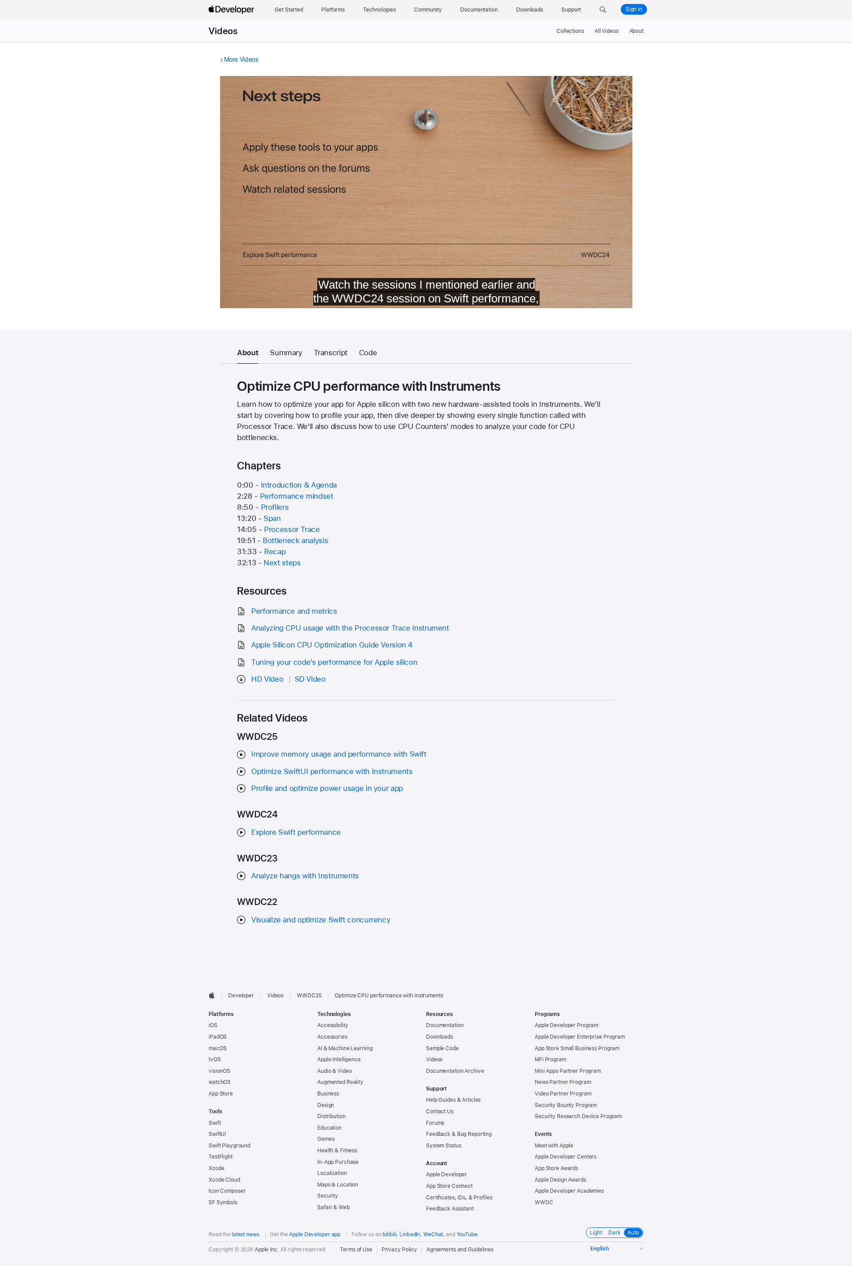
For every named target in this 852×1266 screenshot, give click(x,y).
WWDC (544, 1202)
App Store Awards (556, 1168)
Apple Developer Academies (569, 1191)
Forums (435, 1123)
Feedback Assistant (450, 1209)
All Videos (607, 31)
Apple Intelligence (339, 1059)
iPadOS (218, 1037)
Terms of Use (356, 1249)
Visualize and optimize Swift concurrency (320, 919)
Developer (241, 995)
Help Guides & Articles (453, 1100)
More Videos (241, 59)
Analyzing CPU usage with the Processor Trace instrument (350, 627)
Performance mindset (296, 496)
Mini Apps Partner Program (568, 1071)
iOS (213, 1025)
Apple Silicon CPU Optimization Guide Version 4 (332, 644)
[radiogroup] (614, 1232)
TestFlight (221, 1157)
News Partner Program (563, 1082)
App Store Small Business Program (577, 1048)
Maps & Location (337, 1185)
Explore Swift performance (296, 832)
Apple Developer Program (566, 1025)
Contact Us (440, 1111)
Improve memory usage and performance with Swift (338, 754)
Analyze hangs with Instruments (305, 875)
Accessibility (332, 1025)
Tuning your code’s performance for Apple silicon (334, 662)
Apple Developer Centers (565, 1157)
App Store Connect (449, 1186)
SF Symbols (223, 1202)
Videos (223, 31)
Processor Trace (292, 529)
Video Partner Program (563, 1094)
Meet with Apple (554, 1146)
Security (327, 1196)
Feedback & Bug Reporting (459, 1134)
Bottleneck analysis (295, 540)
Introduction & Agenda (299, 484)
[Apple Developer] (232, 10)
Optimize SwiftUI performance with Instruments (331, 771)
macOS (217, 1048)
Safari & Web (333, 1207)
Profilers (275, 507)
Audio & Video (334, 1071)
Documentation (444, 1025)
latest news (245, 1234)
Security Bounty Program (566, 1105)
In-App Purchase (338, 1162)
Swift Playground (229, 1146)
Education (329, 1128)
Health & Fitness (337, 1150)
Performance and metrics (294, 611)
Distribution (331, 1116)
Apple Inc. (267, 1249)
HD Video (267, 679)
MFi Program (550, 1059)
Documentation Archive (455, 1071)
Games (325, 1139)
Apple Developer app (314, 1234)
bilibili (389, 1234)
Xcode (216, 1168)
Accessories (332, 1037)
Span (272, 518)
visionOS (219, 1071)
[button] (603, 10)
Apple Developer (446, 1174)
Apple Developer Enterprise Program (580, 1037)
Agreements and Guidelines (459, 1249)
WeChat (433, 1234)
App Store (221, 1094)
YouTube (467, 1234)
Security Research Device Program (578, 1116)
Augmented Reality (340, 1082)
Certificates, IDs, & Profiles (459, 1198)
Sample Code (442, 1048)
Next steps (282, 562)
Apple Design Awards (560, 1180)
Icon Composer (227, 1191)
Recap (274, 551)
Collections (570, 31)
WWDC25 (309, 995)
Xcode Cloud (224, 1180)
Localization (332, 1173)
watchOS (220, 1082)
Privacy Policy (399, 1249)
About (636, 31)
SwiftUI (217, 1134)
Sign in (634, 9)
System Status (443, 1146)
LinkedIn (409, 1234)
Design (325, 1105)
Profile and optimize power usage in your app (327, 788)
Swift (215, 1123)
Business (328, 1094)
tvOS (215, 1059)
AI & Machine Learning (344, 1048)
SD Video (310, 679)
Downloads (439, 1037)
